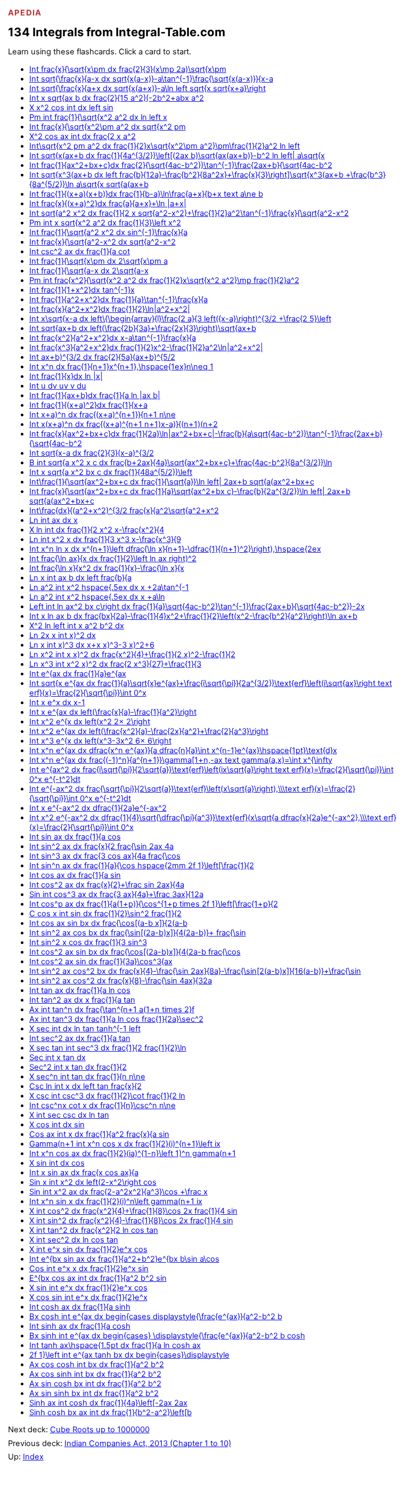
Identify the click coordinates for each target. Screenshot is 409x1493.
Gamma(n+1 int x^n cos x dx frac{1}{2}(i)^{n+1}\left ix (124, 1144)
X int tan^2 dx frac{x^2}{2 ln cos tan (93, 1230)
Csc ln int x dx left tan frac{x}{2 (85, 1086)
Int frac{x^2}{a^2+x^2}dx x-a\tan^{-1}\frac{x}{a (112, 338)
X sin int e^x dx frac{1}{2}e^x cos (88, 1288)
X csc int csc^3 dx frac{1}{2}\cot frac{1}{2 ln (107, 1096)
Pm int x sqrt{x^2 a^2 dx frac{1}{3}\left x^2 (105, 223)
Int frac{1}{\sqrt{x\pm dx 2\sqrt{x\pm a (98, 261)
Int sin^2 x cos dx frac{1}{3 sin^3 (88, 942)
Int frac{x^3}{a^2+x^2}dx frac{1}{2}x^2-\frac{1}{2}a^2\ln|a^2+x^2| (146, 347)
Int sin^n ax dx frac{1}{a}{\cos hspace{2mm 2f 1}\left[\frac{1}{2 (141, 865)
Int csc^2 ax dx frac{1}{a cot (79, 251)
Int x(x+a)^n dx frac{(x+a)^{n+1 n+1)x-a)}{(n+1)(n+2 (123, 424)
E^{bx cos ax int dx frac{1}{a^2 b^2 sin (98, 1278)
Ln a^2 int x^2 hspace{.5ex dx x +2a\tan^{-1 (109, 587)
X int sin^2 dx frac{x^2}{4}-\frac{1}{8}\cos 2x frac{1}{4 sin (131, 1220)
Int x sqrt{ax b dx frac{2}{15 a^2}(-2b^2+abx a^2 (116, 98)
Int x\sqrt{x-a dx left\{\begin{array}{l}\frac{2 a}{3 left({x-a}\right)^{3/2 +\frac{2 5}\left (180, 319)
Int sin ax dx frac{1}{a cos (75, 837)
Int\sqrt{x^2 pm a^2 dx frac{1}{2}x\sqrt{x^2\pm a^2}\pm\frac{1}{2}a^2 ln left (164, 146)
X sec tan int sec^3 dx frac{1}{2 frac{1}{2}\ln (107, 1048)
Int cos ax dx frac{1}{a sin (75, 875)
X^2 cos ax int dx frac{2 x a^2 (82, 136)
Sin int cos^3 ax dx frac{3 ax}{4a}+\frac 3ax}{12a (116, 894)
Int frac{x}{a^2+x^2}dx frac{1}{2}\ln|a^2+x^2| (109, 309)
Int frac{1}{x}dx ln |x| (66, 376)
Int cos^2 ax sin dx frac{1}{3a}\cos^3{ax (101, 961)
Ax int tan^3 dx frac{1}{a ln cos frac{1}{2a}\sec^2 (116, 1019)
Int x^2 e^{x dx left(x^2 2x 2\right (89, 722)
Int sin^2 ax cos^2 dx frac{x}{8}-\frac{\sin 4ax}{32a (120, 981)
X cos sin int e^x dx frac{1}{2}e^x (88, 1297)
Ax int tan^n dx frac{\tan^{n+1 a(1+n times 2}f (111, 1009)
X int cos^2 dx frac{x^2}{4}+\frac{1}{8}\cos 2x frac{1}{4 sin (133, 1211)
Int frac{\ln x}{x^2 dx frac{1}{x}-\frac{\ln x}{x (106, 568)
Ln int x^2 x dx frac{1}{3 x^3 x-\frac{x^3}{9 (105, 539)
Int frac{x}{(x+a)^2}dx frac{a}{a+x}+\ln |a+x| (107, 203)
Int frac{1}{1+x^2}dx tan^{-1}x (82, 290)
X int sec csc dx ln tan (69, 1115)
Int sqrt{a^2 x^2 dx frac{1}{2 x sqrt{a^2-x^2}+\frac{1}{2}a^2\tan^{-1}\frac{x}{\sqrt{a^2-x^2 (189, 213)
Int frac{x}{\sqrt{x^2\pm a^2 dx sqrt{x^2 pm (107, 127)
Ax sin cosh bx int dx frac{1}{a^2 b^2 (95, 1384)
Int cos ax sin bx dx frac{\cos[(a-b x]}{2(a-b (108, 923)
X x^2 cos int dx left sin (71, 107)
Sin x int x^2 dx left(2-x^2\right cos (93, 1182)
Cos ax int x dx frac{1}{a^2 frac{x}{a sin (99, 1134)
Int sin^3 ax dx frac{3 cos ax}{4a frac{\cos (105, 856)
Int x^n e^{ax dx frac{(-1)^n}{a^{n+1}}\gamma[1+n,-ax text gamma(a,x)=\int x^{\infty (180, 760)
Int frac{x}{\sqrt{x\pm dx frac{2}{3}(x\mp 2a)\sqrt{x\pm (127, 69)
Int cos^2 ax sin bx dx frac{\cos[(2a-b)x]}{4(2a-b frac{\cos (135, 952)
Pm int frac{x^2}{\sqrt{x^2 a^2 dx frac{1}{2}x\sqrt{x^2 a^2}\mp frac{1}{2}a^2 (164, 280)
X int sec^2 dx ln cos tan (73, 1240)
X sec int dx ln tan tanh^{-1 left (85, 1029)
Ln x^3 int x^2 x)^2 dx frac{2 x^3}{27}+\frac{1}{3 (115, 664)
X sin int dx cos (57, 1163)
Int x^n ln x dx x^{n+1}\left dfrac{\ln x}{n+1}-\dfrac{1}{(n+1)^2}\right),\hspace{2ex (175, 549)
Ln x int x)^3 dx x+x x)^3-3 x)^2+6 (91, 645)
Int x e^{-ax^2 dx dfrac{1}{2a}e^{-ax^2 (98, 808)
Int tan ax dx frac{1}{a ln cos (79, 990)
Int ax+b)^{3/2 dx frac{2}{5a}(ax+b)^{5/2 (102, 357)
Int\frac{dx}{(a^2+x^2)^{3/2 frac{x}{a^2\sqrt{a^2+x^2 (124, 510)
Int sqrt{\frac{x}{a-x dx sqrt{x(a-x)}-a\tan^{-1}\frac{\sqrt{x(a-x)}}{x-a (151, 79)
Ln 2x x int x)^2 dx (62, 635)
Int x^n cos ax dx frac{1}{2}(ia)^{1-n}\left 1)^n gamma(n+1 (132, 1153)
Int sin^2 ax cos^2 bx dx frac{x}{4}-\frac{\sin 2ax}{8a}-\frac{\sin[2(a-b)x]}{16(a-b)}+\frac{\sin (195, 971)
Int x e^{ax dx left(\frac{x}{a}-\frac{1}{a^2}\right (113, 712)
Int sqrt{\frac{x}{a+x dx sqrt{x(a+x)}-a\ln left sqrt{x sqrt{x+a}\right (147, 88)
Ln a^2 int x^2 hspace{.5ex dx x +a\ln (97, 597)
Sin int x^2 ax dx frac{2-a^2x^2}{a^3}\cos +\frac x (118, 1192)
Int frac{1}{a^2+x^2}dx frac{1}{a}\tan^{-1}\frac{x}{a (118, 299)
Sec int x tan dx (57, 1057)
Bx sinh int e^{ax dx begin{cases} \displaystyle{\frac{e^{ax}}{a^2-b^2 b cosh (167, 1336)
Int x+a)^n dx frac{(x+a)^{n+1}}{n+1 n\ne (102, 414)
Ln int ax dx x (53, 520)
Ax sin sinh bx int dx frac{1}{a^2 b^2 (94, 1393)
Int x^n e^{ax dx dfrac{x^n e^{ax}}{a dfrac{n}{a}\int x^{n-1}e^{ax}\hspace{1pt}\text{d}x (183, 750)
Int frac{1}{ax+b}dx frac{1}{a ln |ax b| (94, 395)
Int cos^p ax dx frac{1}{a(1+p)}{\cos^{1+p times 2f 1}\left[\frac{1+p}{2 (153, 904)
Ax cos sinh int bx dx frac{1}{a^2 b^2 (95, 1374)
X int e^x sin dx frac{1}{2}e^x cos (88, 1249)
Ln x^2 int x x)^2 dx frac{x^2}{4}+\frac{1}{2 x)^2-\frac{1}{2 (132, 654)
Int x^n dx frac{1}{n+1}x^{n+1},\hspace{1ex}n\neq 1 (121, 367)
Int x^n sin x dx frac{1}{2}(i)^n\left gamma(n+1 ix (115, 1201)
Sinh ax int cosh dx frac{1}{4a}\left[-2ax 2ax (108, 1403)
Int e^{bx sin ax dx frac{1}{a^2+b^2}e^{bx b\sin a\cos (124, 1259)
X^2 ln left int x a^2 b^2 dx (76, 626)
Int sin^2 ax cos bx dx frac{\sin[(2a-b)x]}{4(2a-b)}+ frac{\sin (137, 933)
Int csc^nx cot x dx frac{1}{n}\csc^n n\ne (102, 1105)
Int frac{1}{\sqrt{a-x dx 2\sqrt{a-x (89, 271)
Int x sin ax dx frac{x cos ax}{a (83, 1172)
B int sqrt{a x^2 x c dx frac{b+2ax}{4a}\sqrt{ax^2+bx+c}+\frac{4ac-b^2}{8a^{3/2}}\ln (180, 462)
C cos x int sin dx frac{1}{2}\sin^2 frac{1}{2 (105, 913)
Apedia (25, 13)
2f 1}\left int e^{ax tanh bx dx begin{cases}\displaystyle (129, 1355)
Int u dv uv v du (57, 386)
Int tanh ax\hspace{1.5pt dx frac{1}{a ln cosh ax (115, 1345)
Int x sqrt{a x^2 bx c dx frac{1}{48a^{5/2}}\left (110, 472)
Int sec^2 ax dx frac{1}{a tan (79, 1038)
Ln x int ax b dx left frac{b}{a (80, 578)
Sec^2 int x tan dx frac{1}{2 (78, 1067)
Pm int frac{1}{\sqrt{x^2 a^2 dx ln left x (98, 117)
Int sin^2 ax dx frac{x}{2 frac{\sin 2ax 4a (101, 846)
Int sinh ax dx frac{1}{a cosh (79, 1326)
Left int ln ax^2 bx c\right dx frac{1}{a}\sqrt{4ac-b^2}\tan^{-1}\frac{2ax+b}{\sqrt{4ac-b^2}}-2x (197, 606)
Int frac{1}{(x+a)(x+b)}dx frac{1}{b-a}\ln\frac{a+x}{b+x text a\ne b (146, 194)
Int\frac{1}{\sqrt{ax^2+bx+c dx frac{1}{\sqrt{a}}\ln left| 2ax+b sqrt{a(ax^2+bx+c (171, 482)
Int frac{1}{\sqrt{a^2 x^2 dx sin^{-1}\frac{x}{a (108, 232)
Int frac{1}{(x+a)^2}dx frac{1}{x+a (88, 405)
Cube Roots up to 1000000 (100, 1429)
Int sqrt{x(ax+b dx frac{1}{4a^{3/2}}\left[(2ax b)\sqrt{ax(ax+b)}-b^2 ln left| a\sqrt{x (177, 155)
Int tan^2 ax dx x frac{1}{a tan (82, 1000)
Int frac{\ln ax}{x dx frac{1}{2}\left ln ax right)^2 (113, 558)
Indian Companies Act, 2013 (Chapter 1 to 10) (147, 1443)
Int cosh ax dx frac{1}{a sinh (79, 1307)
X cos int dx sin (57, 1124)
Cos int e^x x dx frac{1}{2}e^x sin (89, 1268)
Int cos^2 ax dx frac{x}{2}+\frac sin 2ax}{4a (106, 885)
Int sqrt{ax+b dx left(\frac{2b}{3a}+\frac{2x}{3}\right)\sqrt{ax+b (142, 328)
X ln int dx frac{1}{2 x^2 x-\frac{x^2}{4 (96, 530)
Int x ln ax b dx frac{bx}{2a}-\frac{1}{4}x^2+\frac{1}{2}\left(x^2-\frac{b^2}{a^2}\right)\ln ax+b (193, 616)
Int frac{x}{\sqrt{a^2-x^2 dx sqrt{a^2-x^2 (102, 242)
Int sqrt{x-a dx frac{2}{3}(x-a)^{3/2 (91, 453)
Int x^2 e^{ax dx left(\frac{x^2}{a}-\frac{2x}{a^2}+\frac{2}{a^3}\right (148, 731)
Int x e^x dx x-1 (57, 702)
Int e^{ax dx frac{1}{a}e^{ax (77, 674)
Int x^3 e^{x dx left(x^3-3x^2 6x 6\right (100, 741)
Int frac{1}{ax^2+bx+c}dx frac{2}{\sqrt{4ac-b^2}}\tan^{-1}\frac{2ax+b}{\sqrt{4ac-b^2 (180, 165)
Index (33, 1457)
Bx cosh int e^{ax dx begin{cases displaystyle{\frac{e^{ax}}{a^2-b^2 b (155, 1316)
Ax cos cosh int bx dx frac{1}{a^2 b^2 (96, 1364)
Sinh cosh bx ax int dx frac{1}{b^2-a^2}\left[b (110, 1412)
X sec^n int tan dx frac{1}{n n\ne (87, 1077)
